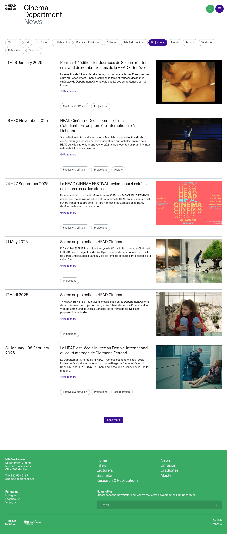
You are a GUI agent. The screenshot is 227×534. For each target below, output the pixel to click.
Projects (190, 42)
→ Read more (68, 91)
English (217, 520)
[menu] (219, 9)
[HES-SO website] (32, 522)
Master (167, 475)
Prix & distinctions (134, 42)
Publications (15, 50)
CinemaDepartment (43, 11)
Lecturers (105, 470)
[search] (210, 9)
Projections (158, 42)
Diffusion (168, 465)
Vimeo (9, 502)
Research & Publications (117, 480)
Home (102, 460)
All (27, 42)
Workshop (207, 42)
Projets (175, 42)
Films (101, 465)
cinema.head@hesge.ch (20, 478)
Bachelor (104, 475)
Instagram (11, 495)
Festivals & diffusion (88, 42)
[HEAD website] (10, 522)
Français (216, 524)
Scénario (34, 50)
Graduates (170, 470)
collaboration (62, 42)
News (33, 21)
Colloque (112, 42)
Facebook (11, 499)
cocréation (42, 42)
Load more (113, 419)
